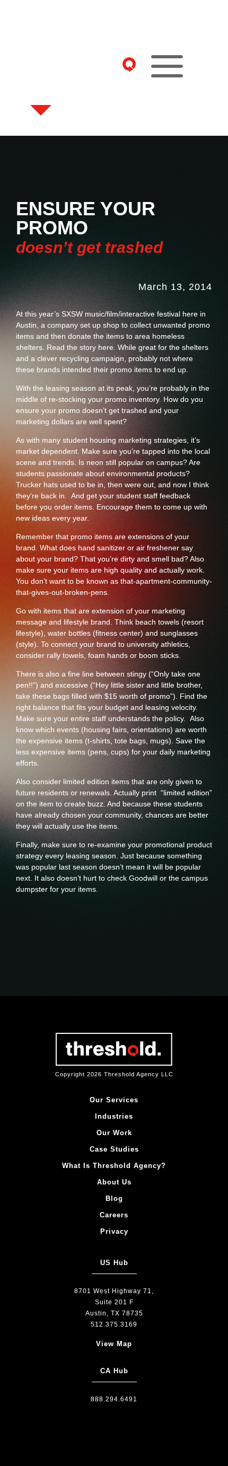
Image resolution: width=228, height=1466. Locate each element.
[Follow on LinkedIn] (44, 91)
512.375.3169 (114, 1324)
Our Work (114, 1133)
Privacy (114, 1231)
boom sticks (159, 655)
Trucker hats (38, 484)
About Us (114, 1182)
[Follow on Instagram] (44, 40)
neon (94, 462)
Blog (114, 1198)
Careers (114, 1215)
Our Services (114, 1100)
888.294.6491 (114, 1399)
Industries (114, 1116)
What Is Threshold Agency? (114, 1166)
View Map (114, 1344)
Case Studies (114, 1149)
